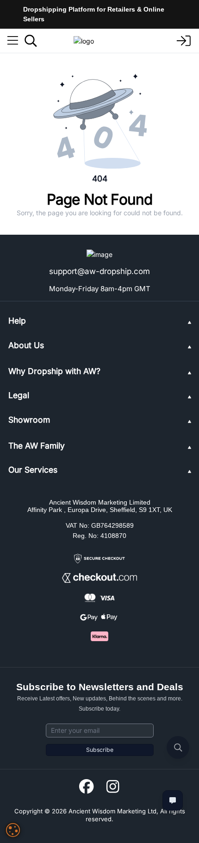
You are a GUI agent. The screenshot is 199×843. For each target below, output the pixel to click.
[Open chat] (172, 800)
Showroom (29, 420)
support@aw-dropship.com (99, 271)
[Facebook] (86, 786)
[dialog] (13, 830)
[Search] (30, 41)
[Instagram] (113, 786)
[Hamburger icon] (12, 40)
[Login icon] (184, 41)
